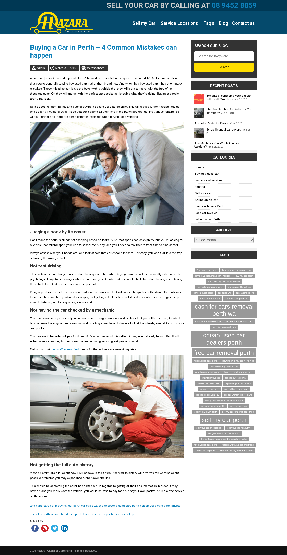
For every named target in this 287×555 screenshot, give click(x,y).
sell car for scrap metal (207, 395)
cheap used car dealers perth (224, 339)
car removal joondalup (239, 287)
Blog (223, 23)
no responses (95, 68)
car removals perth (203, 293)
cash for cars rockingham (208, 321)
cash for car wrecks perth (239, 321)
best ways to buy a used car (236, 270)
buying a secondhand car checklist (212, 276)
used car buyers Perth (209, 206)
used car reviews (206, 212)
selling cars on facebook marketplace (224, 400)
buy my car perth (69, 505)
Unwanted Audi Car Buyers (211, 123)
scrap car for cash (209, 389)
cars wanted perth (245, 293)
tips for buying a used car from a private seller (224, 439)
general (200, 186)
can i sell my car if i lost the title (224, 281)
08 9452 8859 (234, 5)
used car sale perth (126, 514)
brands (199, 167)
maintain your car (211, 378)
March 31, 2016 (65, 68)
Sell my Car (144, 23)
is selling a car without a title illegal (212, 372)
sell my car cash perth (205, 412)
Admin (40, 68)
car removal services (208, 180)
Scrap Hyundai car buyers (223, 129)
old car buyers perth (235, 378)
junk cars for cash (243, 372)
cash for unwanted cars (224, 327)
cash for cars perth (210, 298)
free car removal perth (224, 352)
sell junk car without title (213, 406)
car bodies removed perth (210, 287)
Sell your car (203, 193)
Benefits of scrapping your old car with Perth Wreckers (228, 97)
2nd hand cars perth (43, 505)
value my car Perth (207, 219)
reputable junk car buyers (238, 383)
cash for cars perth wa (236, 298)
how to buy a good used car (224, 366)
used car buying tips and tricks (238, 445)
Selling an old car (206, 199)
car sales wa (89, 505)
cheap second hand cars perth (119, 505)
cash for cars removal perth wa (224, 310)
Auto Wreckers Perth (66, 349)
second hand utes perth (66, 514)
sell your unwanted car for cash (224, 433)
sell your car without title (239, 428)
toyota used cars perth (98, 514)
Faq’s (209, 23)
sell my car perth (224, 419)
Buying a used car (207, 173)
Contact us (243, 23)
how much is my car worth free (238, 360)
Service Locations (179, 23)
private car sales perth (208, 383)
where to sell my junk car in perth (236, 450)
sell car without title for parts (238, 395)
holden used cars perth (155, 505)
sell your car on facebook (209, 428)
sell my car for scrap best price (238, 412)
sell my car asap (238, 406)
